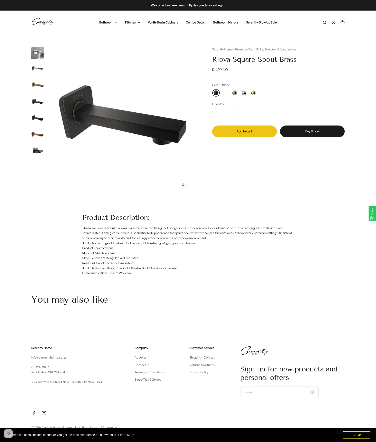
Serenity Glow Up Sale (261, 22)
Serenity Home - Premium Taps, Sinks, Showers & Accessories (254, 49)
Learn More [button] (126, 435)
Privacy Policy (198, 372)
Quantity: (218, 104)
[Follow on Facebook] (34, 413)
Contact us (142, 365)
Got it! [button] (356, 435)
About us (140, 357)
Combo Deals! (195, 22)
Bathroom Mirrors (225, 22)
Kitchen (130, 22)
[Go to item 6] (37, 135)
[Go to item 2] (37, 70)
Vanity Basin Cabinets (163, 22)
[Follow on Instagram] (44, 413)
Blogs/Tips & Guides (148, 379)
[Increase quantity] (234, 113)
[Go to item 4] (37, 102)
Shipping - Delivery (202, 357)
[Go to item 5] (37, 119)
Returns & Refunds (202, 365)
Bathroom (106, 22)
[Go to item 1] (37, 54)
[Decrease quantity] (218, 113)
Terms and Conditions (149, 372)
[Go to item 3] (37, 86)
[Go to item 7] (37, 152)
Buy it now (312, 131)
